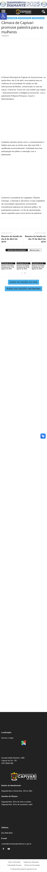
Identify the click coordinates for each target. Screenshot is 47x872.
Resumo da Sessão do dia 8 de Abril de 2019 (11, 239)
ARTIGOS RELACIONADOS (17, 250)
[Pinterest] (16, 225)
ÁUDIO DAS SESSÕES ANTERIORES (23, 288)
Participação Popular (14, 865)
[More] (28, 225)
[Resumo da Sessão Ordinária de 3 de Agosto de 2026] (39, 259)
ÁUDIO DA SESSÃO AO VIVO (23, 282)
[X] (10, 225)
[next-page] (25, 273)
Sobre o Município (14, 862)
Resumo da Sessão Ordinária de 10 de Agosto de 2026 (23, 267)
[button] (3, 16)
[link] (4, 849)
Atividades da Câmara (9, 18)
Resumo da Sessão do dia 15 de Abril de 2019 (35, 239)
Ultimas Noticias (38, 18)
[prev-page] (22, 273)
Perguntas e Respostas (31, 862)
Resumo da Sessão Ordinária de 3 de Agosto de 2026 (38, 267)
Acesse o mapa (7, 738)
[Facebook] (4, 225)
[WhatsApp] (22, 225)
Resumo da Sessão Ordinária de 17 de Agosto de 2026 (7, 267)
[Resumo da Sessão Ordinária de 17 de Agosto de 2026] (8, 259)
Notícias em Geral (24, 18)
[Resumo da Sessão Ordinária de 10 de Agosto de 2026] (24, 259)
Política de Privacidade (32, 865)
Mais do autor (35, 250)
